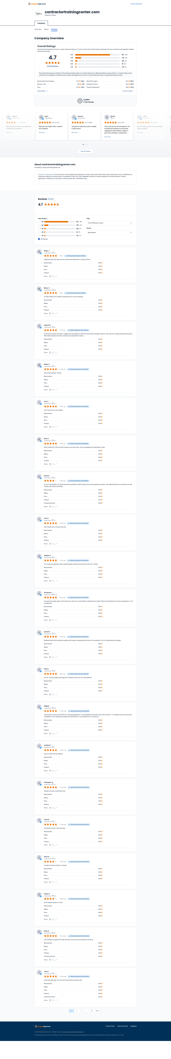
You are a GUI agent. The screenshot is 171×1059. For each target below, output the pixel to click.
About (46, 29)
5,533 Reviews (52, 66)
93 (91, 1010)
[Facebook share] (50, 276)
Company (41, 23)
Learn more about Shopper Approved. (73, 1032)
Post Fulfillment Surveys (95, 223)
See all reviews (128, 91)
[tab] (83, 144)
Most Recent (92, 232)
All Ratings (44, 239)
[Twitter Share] (53, 276)
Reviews (54, 29)
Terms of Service (122, 1026)
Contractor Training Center (46, 174)
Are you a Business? (136, 4)
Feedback (133, 1026)
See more (9, 132)
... (86, 1010)
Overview (37, 29)
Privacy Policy (110, 1026)
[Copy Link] (56, 276)
